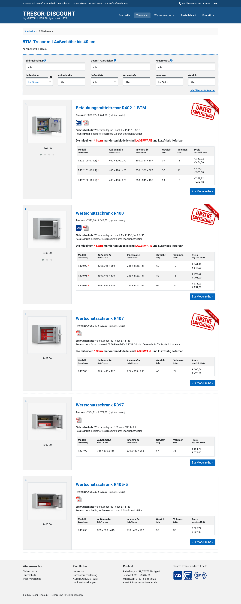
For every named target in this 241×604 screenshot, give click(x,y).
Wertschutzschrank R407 (100, 318)
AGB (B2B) (92, 578)
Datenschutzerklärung (85, 575)
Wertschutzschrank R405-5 (102, 484)
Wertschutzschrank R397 (100, 405)
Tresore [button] (140, 15)
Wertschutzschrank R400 (100, 213)
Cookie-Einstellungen (84, 582)
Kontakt (207, 15)
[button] (41, 154)
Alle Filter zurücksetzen (202, 90)
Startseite (124, 15)
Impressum (79, 571)
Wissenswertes (163, 15)
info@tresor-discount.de (143, 582)
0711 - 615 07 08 (207, 3)
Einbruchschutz (31, 571)
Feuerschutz (29, 575)
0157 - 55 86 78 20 (146, 578)
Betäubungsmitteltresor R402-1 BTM (111, 107)
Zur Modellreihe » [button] (202, 191)
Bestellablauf (188, 15)
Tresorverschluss (32, 578)
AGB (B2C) (79, 578)
